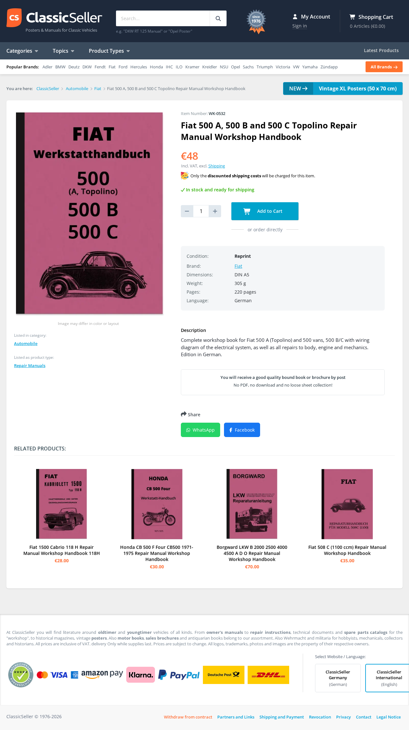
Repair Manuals (29, 365)
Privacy (343, 717)
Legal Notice (388, 717)
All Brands (382, 67)
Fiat (112, 67)
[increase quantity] (215, 211)
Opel (235, 67)
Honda (156, 67)
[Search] (218, 18)
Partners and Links (235, 717)
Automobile (25, 343)
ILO (179, 67)
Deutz (74, 67)
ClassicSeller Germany (338, 678)
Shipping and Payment (281, 717)
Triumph (265, 67)
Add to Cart (269, 211)
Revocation (320, 717)
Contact (363, 717)
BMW (60, 67)
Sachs (248, 67)
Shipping (216, 166)
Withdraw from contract (188, 717)
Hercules (138, 67)
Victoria (283, 67)
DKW (87, 67)
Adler (47, 67)
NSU (224, 67)
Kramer (192, 67)
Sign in (299, 26)
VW (296, 67)
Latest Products (381, 50)
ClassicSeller (54, 18)
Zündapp (329, 67)
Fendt (100, 67)
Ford (123, 67)
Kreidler (209, 67)
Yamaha (310, 67)
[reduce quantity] (187, 211)
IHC (169, 67)
